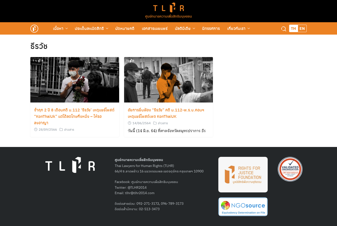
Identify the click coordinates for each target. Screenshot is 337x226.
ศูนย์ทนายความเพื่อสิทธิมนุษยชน (168, 16)
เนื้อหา (58, 28)
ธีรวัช (39, 45)
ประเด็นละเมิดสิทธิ (89, 28)
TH (293, 28)
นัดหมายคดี (124, 28)
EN (302, 28)
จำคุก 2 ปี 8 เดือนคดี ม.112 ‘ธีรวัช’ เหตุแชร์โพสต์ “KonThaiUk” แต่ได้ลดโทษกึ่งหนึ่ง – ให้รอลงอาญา (74, 116)
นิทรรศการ (211, 28)
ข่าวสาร (69, 129)
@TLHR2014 (137, 187)
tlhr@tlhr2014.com (139, 192)
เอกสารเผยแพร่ (155, 28)
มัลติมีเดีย (183, 28)
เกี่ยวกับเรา (236, 28)
